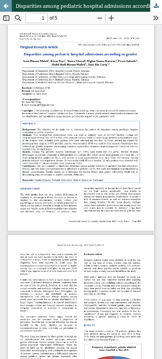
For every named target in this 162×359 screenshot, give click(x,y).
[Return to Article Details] (6, 6)
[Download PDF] (156, 6)
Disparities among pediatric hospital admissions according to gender (89, 5)
